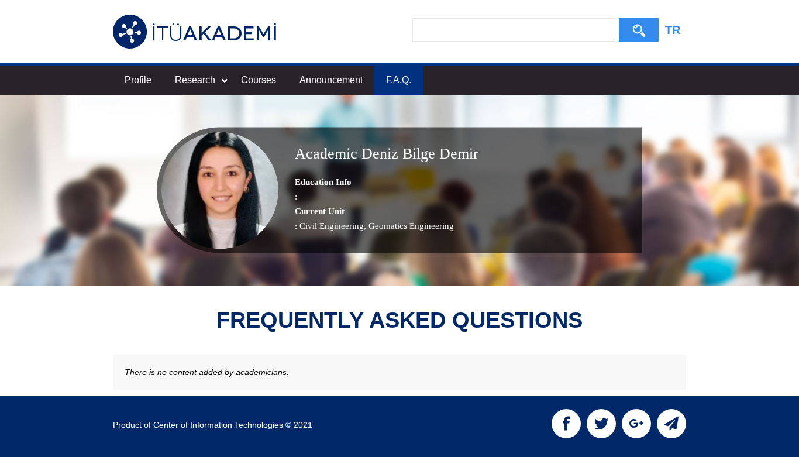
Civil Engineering (331, 226)
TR (672, 29)
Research (195, 80)
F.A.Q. (398, 80)
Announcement (331, 80)
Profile (138, 80)
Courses (258, 80)
